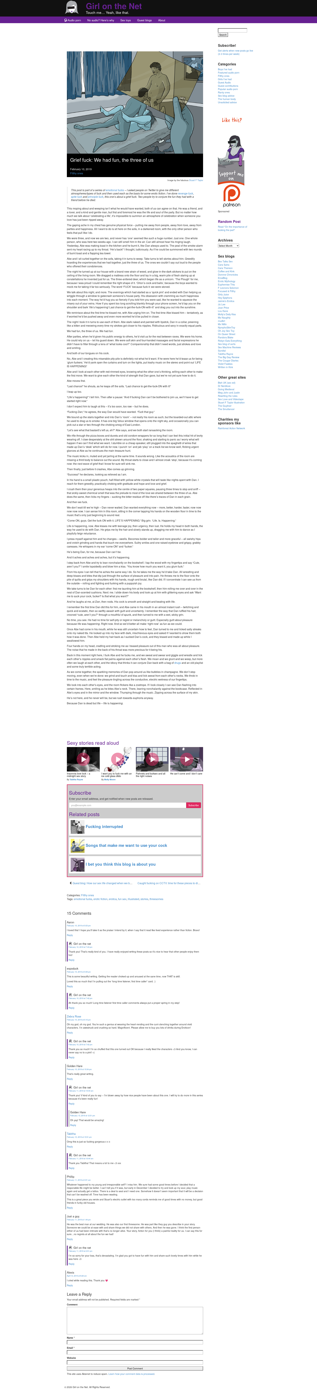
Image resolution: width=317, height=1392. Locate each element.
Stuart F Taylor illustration (231, 402)
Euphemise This (226, 284)
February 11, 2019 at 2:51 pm (80, 1251)
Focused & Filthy (226, 291)
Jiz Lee (221, 304)
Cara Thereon (225, 268)
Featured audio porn (228, 72)
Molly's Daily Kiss (227, 314)
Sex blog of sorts (226, 344)
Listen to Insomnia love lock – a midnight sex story (83, 759)
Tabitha (71, 1134)
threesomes (156, 899)
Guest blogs (144, 20)
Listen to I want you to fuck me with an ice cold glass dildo (117, 759)
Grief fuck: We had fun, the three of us (112, 159)
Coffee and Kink (226, 271)
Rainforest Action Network (231, 428)
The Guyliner (224, 405)
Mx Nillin (222, 324)
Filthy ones (76, 173)
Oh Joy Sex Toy (226, 330)
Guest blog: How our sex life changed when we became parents (110, 883)
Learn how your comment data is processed (131, 1373)
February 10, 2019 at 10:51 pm (79, 1137)
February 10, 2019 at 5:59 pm (79, 971)
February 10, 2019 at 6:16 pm (79, 1019)
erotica (113, 899)
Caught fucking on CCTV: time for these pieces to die (169, 883)
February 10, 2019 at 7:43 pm (80, 947)
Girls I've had (225, 79)
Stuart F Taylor (196, 180)
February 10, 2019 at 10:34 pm (79, 1069)
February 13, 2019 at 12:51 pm (82, 1115)
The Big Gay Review (228, 357)
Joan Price (223, 307)
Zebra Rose (74, 1016)
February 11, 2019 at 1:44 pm (79, 1219)
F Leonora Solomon (228, 287)
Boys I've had (225, 69)
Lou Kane (223, 311)
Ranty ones (224, 92)
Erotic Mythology (226, 281)
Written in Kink (225, 367)
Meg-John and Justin (229, 392)
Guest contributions (228, 85)
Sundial (222, 350)
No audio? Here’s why (100, 20)
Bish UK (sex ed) (226, 382)
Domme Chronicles (228, 274)
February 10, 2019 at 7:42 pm (80, 998)
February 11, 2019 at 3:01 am (79, 1180)
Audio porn (74, 20)
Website (71, 1357)
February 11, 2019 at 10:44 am (81, 1090)
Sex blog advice (226, 95)
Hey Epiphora (225, 297)
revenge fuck (185, 193)
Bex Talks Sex (225, 261)
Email (70, 1347)
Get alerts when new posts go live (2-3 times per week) (235, 52)
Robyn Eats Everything (230, 340)
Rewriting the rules (227, 395)
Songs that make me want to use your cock (126, 845)
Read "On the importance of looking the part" (232, 228)
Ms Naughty (224, 317)
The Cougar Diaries (228, 360)
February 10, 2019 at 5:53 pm (79, 925)
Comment (72, 1304)
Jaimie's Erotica (226, 301)
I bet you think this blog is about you (120, 864)
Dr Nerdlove (224, 386)
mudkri (221, 320)
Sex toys (125, 20)
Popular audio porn (228, 89)
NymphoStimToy (226, 327)
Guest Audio (224, 82)
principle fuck (95, 197)
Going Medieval (226, 389)
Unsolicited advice (227, 102)
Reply (70, 935)
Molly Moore (110, 779)
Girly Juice (223, 294)
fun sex (122, 899)
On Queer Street (226, 334)
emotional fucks (115, 190)
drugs (177, 663)
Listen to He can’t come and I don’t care (186, 759)
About (161, 20)
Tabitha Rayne (76, 779)
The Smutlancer (226, 409)
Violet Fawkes (225, 363)
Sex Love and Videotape (231, 399)
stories (144, 899)
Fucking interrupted (104, 826)
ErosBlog (222, 278)
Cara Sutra (223, 264)
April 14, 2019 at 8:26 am (77, 1275)
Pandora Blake (225, 337)
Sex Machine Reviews (229, 347)
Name (71, 1337)
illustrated (133, 899)
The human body (227, 99)
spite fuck (76, 197)
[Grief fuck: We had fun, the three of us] (135, 102)
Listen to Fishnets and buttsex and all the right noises (152, 759)
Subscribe (193, 805)
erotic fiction (100, 899)
